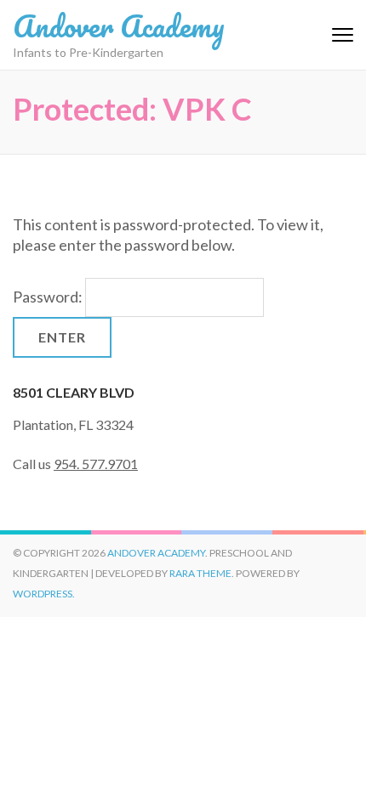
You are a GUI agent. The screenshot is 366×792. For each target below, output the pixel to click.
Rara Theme (200, 573)
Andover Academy (119, 25)
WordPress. (44, 593)
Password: (49, 296)
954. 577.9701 (96, 463)
